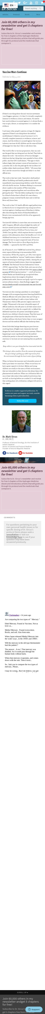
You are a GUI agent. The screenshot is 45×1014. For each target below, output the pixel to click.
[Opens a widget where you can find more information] (33, 1010)
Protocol (16, 14)
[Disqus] (22, 578)
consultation (12, 534)
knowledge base (14, 537)
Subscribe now (22, 401)
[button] (40, 8)
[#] (8, 8)
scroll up (22, 992)
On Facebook (12, 453)
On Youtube (27, 453)
